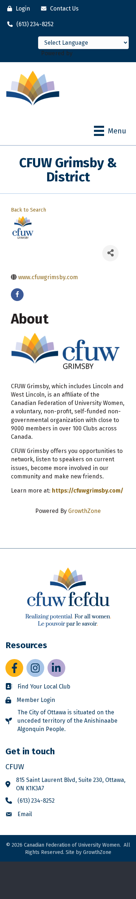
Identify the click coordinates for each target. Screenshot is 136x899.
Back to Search (28, 210)
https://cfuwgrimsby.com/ (87, 490)
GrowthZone (84, 510)
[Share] (110, 253)
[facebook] (17, 294)
